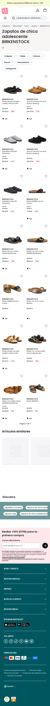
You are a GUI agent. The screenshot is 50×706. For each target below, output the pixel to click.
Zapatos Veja (10, 513)
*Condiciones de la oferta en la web (34, 673)
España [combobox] (10, 686)
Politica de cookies (35, 670)
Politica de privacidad (11, 673)
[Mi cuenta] (38, 10)
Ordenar (8, 56)
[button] (45, 10)
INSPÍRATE (8, 589)
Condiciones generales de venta (15, 670)
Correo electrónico (11, 540)
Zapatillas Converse (13, 507)
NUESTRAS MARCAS (11, 609)
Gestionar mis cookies (14, 676)
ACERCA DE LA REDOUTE (12, 599)
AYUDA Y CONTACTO (11, 568)
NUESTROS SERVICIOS (12, 579)
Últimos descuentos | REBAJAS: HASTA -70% (25, 3)
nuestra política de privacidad (13, 558)
